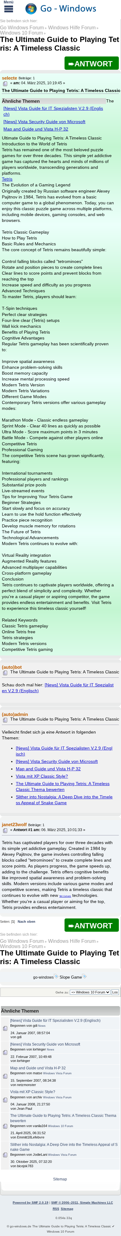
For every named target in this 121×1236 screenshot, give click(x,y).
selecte (9, 78)
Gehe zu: (62, 992)
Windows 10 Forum (21, 32)
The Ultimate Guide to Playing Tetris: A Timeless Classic (59, 43)
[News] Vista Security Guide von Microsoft (44, 121)
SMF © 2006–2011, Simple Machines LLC (82, 1202)
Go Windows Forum (22, 27)
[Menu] (9, 9)
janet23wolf (14, 824)
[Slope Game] (84, 977)
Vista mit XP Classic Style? (42, 776)
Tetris (7, 179)
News (42, 1025)
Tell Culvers (65, 896)
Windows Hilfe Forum (72, 27)
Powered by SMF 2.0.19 (30, 1202)
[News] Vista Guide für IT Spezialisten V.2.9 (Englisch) (55, 1020)
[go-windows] (56, 977)
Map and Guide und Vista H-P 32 (35, 129)
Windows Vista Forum (57, 1073)
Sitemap (60, 1179)
